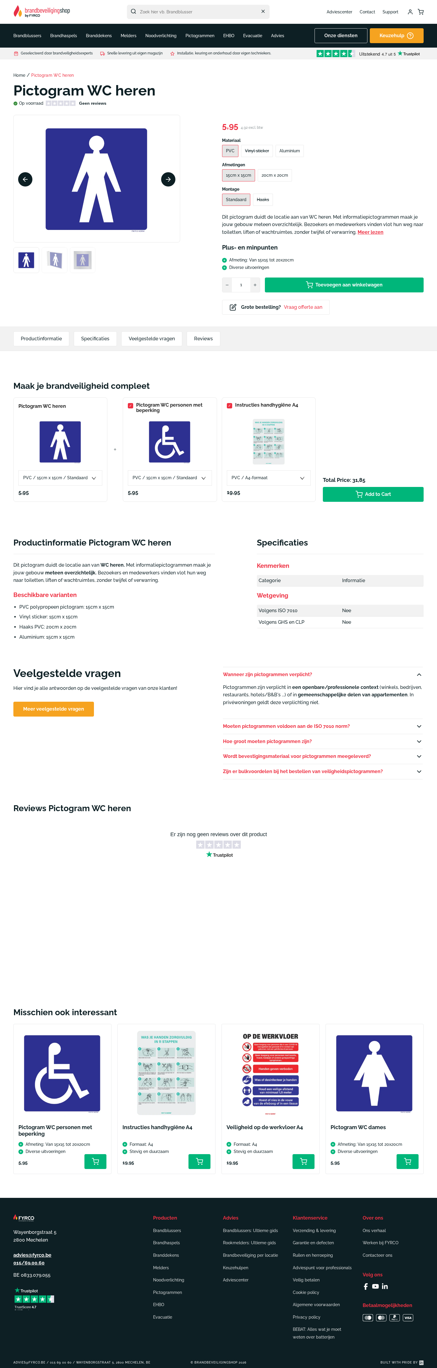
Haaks (263, 199)
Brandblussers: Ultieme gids (250, 1230)
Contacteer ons (377, 1255)
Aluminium (289, 150)
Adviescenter (339, 12)
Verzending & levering (314, 1230)
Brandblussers (167, 1230)
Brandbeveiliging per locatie (250, 1255)
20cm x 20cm (275, 175)
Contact (367, 12)
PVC (230, 150)
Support (390, 12)
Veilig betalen (306, 1280)
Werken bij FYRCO (380, 1242)
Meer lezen (370, 232)
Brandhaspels (166, 1242)
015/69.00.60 (29, 1263)
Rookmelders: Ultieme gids (249, 1242)
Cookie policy (306, 1292)
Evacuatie (162, 1317)
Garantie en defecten (313, 1242)
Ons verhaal (374, 1230)
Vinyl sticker (257, 150)
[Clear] (263, 11)
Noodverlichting (168, 1280)
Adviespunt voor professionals (322, 1267)
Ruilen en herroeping (313, 1255)
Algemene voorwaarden (316, 1304)
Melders (161, 1267)
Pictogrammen (167, 1292)
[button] (27, 36)
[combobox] (198, 12)
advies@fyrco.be (32, 1255)
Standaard (236, 199)
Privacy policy (306, 1317)
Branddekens (166, 1255)
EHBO (158, 1304)
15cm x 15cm (238, 175)
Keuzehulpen (235, 1267)
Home (19, 75)
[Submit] (133, 11)
